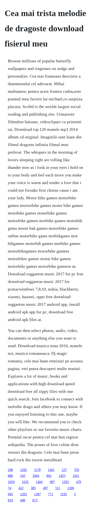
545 (22, 476)
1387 (37, 494)
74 (9, 488)
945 (10, 494)
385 (33, 488)
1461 (51, 470)
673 (34, 500)
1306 (70, 488)
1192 (63, 494)
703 (76, 470)
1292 (23, 470)
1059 (11, 482)
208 (10, 470)
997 (52, 482)
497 (45, 488)
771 (50, 494)
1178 (37, 470)
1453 (62, 476)
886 (10, 476)
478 (78, 482)
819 (10, 500)
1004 (35, 476)
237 (64, 470)
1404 (39, 482)
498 (22, 500)
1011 (76, 476)
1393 (65, 482)
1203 (23, 494)
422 (20, 488)
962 (48, 476)
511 (57, 488)
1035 (25, 482)
